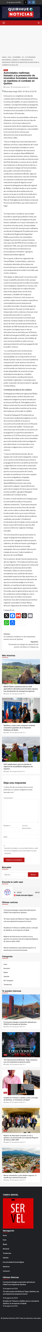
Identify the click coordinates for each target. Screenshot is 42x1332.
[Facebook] (29, 2)
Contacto (6, 1271)
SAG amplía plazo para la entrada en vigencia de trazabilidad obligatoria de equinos (18, 766)
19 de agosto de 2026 (17, 1102)
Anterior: (19, 636)
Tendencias (8, 984)
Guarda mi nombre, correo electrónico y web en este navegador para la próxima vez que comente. (21, 850)
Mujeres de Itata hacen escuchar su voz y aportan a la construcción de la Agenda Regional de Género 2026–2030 (21, 939)
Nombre (7, 825)
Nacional (7, 968)
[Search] (38, 22)
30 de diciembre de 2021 (19, 87)
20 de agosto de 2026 (17, 1026)
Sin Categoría (8, 980)
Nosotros (6, 1266)
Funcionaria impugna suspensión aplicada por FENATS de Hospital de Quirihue (20, 911)
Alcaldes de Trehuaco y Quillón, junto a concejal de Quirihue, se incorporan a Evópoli (21, 929)
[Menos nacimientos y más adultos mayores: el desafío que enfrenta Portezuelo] (21, 1160)
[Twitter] (25, 2)
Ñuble (5, 70)
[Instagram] (33, 2)
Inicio (5, 1235)
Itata (5, 681)
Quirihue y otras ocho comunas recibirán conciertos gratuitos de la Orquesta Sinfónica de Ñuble (19, 728)
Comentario (9, 798)
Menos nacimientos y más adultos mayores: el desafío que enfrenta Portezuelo (20, 949)
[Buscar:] (16, 874)
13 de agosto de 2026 (17, 693)
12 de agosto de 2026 (17, 732)
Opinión (6, 976)
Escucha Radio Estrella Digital (13, 1262)
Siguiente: (23, 644)
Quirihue (7, 87)
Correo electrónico (27, 827)
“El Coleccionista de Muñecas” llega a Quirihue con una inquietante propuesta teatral (20, 920)
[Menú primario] (3, 22)
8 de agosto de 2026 (17, 771)
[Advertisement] (21, 39)
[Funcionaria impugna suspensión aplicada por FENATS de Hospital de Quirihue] (21, 1007)
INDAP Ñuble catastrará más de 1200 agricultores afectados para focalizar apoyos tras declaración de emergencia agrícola (21, 689)
